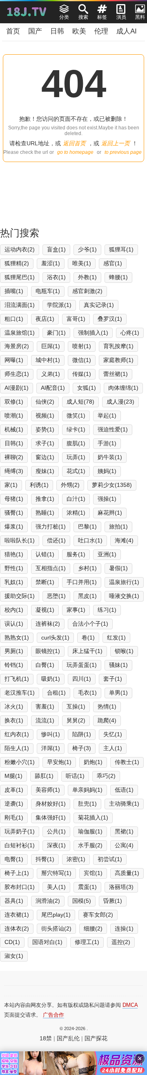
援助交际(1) (19, 596)
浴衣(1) (56, 277)
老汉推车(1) (19, 692)
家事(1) (76, 609)
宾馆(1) (93, 873)
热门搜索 (19, 232)
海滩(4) (124, 540)
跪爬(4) (107, 720)
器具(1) (13, 900)
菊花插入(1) (93, 817)
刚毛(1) (13, 817)
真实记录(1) (99, 305)
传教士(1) (127, 762)
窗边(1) (45, 457)
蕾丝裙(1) (115, 374)
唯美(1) (81, 263)
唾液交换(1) (124, 596)
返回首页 (74, 143)
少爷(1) (87, 249)
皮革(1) (13, 789)
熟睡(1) (45, 512)
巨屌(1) (50, 346)
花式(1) (76, 471)
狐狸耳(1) (121, 249)
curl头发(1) (55, 637)
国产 (35, 31)
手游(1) (107, 443)
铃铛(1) (13, 665)
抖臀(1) (45, 859)
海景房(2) (16, 346)
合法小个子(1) (90, 623)
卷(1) (88, 637)
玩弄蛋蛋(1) (82, 665)
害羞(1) (45, 706)
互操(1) (76, 706)
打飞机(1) (16, 678)
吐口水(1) (90, 540)
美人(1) (56, 887)
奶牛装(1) (110, 457)
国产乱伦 (68, 1038)
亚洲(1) (107, 554)
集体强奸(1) (51, 817)
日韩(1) (13, 443)
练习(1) (107, 609)
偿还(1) (56, 540)
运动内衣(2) (19, 249)
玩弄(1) (76, 457)
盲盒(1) (56, 249)
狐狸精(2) (16, 263)
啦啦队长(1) (19, 540)
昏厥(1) (112, 900)
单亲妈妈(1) (87, 789)
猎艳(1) (13, 554)
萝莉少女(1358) (112, 485)
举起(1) (107, 415)
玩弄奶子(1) (19, 831)
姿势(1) (45, 429)
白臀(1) (45, 665)
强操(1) (107, 498)
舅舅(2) (76, 720)
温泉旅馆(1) (19, 332)
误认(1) (13, 623)
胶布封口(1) (19, 887)
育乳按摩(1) (118, 346)
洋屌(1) (50, 748)
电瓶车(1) (48, 291)
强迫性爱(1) (113, 429)
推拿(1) (45, 498)
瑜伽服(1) (90, 831)
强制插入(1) (93, 332)
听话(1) (75, 776)
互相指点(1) (51, 568)
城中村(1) (48, 360)
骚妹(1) (118, 665)
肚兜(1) (87, 803)
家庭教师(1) (118, 360)
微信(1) (81, 360)
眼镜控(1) (48, 651)
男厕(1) (13, 651)
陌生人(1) (16, 748)
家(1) (11, 485)
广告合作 (53, 1015)
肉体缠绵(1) (123, 387)
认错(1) (45, 554)
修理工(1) (87, 942)
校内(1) (13, 609)
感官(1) (112, 263)
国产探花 (96, 1038)
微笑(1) (76, 415)
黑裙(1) (124, 831)
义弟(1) (50, 374)
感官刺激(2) (87, 291)
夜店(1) (45, 318)
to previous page (123, 152)
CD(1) (12, 942)
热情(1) (107, 706)
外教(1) (87, 277)
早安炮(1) (59, 762)
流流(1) (45, 720)
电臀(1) (13, 859)
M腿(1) (13, 776)
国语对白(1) (47, 942)
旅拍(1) (118, 526)
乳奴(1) (13, 582)
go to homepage (75, 152)
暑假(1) (118, 568)
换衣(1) (13, 720)
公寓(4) (124, 845)
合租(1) (56, 692)
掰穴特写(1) (56, 873)
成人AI (126, 31)
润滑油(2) (48, 900)
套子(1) (112, 678)
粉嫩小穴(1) (19, 762)
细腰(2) (93, 928)
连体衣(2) (16, 928)
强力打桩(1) (51, 526)
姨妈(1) (107, 471)
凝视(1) (45, 609)
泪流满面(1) (19, 305)
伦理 (101, 31)
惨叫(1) (50, 734)
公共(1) (56, 831)
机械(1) (13, 429)
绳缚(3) (13, 471)
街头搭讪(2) (56, 928)
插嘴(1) (13, 291)
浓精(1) (76, 512)
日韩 (57, 31)
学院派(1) (59, 305)
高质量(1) (127, 873)
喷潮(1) (13, 415)
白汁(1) (76, 498)
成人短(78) (80, 401)
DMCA (130, 1005)
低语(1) (124, 789)
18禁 (46, 1038)
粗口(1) (13, 318)
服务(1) (76, 554)
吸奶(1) (50, 678)
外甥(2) (70, 485)
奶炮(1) (93, 762)
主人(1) (112, 748)
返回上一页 (115, 143)
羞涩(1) (50, 263)
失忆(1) (112, 734)
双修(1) (13, 401)
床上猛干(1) (87, 651)
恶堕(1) (56, 596)
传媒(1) (81, 374)
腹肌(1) (76, 443)
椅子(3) (81, 748)
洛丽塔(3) (121, 887)
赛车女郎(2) (98, 914)
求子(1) (45, 443)
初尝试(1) (110, 859)
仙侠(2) (45, 401)
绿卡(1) (76, 429)
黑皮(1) (87, 596)
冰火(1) (13, 706)
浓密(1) (76, 859)
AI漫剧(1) (16, 387)
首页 (13, 31)
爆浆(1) (13, 526)
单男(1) (118, 692)
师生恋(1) (16, 374)
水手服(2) (90, 845)
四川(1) (81, 678)
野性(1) (13, 568)
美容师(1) (48, 789)
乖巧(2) (106, 776)
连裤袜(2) (48, 623)
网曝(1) (13, 360)
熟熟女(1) (16, 637)
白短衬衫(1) (19, 845)
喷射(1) (81, 346)
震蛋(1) (87, 887)
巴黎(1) (87, 526)
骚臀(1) (13, 512)
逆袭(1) (13, 803)
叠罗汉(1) (110, 318)
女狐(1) (86, 387)
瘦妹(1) (45, 471)
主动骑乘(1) (124, 803)
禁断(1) (45, 582)
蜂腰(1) (118, 277)
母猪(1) (13, 498)
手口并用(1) (82, 582)
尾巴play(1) (56, 914)
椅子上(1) (16, 873)
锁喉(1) (124, 651)
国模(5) (81, 900)
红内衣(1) (16, 734)
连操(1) (124, 928)
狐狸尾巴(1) (19, 277)
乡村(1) (87, 568)
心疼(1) (129, 332)
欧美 (79, 31)
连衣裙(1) (16, 914)
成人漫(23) (120, 401)
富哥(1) (76, 318)
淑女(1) (13, 956)
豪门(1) (56, 332)
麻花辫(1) (110, 512)
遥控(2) (120, 942)
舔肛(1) (44, 776)
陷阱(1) (81, 734)
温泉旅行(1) (124, 582)
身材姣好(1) (51, 803)
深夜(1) (56, 845)
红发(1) (116, 637)
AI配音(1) (53, 387)
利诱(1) (39, 485)
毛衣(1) (87, 692)
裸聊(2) (13, 457)
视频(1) (45, 415)
